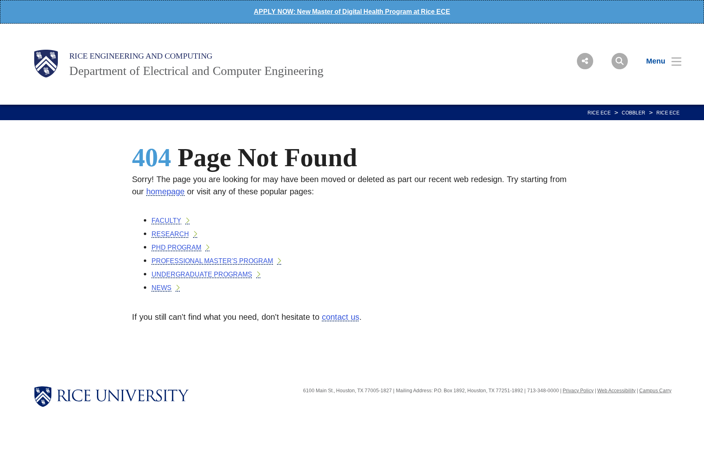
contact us (340, 316)
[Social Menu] (585, 61)
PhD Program (176, 247)
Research (170, 234)
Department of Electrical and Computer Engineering (196, 70)
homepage (165, 191)
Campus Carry (655, 390)
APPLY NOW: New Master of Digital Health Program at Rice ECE (352, 11)
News (162, 287)
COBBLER (633, 113)
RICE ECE (599, 113)
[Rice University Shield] (46, 63)
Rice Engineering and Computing (140, 55)
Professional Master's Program (212, 260)
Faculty (166, 220)
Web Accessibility (616, 390)
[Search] (620, 61)
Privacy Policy (578, 390)
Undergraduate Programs (202, 274)
